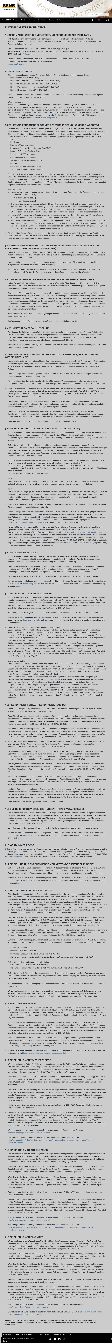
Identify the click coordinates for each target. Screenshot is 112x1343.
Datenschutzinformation (20, 1339)
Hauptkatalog (7, 1335)
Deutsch (106, 20)
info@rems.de (27, 54)
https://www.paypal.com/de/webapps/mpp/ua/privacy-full (44, 1053)
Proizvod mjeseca (27, 1335)
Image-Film (67, 1335)
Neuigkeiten (42, 20)
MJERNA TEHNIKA (42, 1335)
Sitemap (51, 20)
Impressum (7, 1339)
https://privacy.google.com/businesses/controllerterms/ (29, 1133)
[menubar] (32, 20)
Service (23, 20)
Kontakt (59, 20)
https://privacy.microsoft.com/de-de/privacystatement (87, 532)
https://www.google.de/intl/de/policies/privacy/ (25, 1140)
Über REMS (6, 20)
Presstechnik (56, 1335)
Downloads (32, 20)
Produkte (16, 20)
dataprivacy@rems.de (16, 64)
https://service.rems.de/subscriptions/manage (25, 522)
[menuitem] (6, 20)
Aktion (17, 1335)
